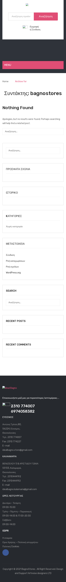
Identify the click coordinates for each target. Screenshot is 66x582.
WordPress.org (13, 272)
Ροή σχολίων (12, 266)
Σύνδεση (36, 29)
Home (5, 81)
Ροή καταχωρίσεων (15, 261)
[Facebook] (5, 552)
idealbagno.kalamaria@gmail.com (19, 489)
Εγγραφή (34, 26)
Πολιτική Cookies (10, 546)
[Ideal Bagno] (33, 5)
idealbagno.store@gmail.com (17, 450)
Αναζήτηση (46, 16)
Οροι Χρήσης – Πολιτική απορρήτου (20, 542)
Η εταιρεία (7, 538)
